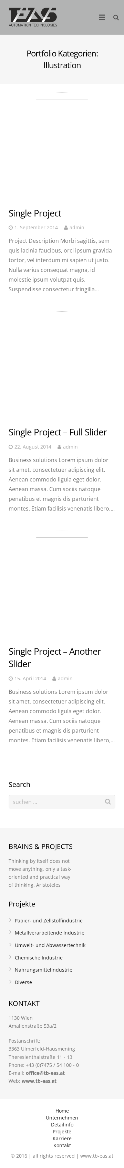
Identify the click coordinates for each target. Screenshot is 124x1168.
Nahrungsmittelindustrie (43, 969)
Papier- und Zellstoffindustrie (49, 920)
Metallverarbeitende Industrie (49, 932)
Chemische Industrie (39, 957)
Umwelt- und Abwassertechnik (50, 945)
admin (77, 227)
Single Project (35, 213)
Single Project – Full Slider (58, 432)
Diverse (23, 982)
